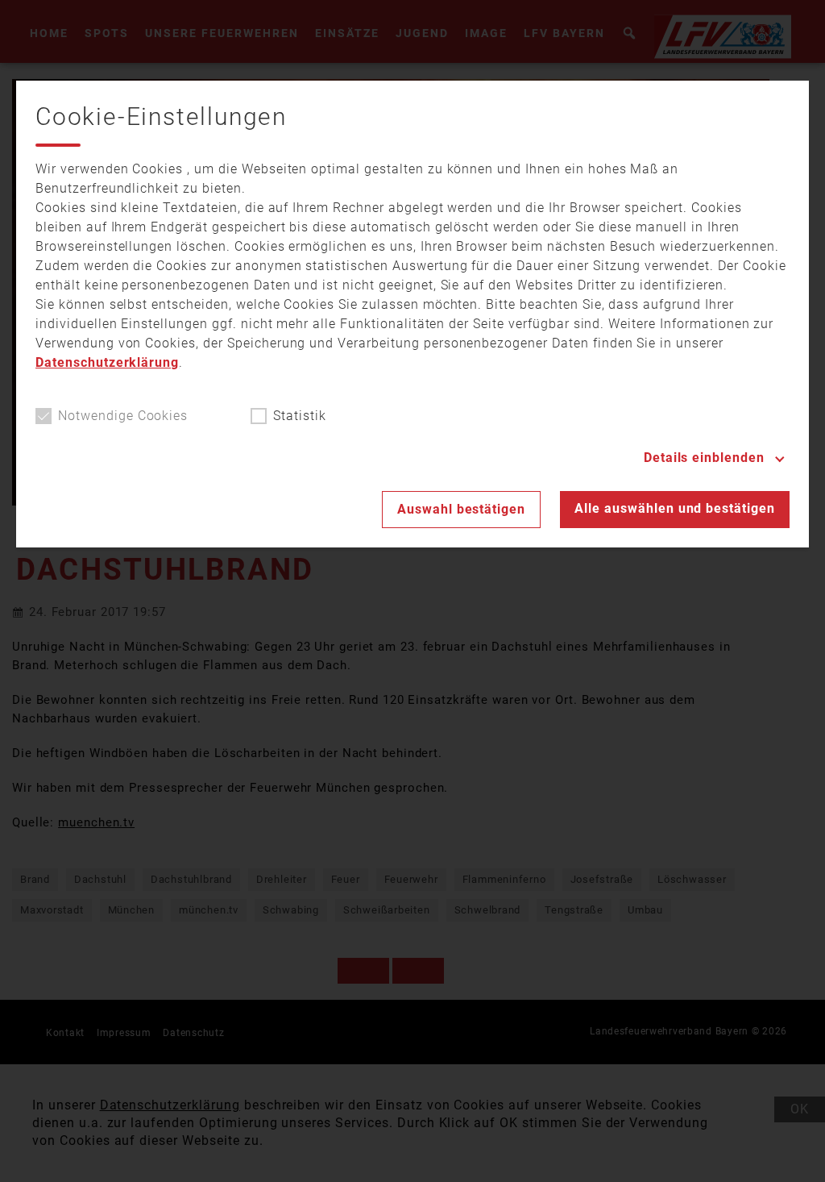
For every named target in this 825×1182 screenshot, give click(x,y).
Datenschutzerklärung (107, 362)
